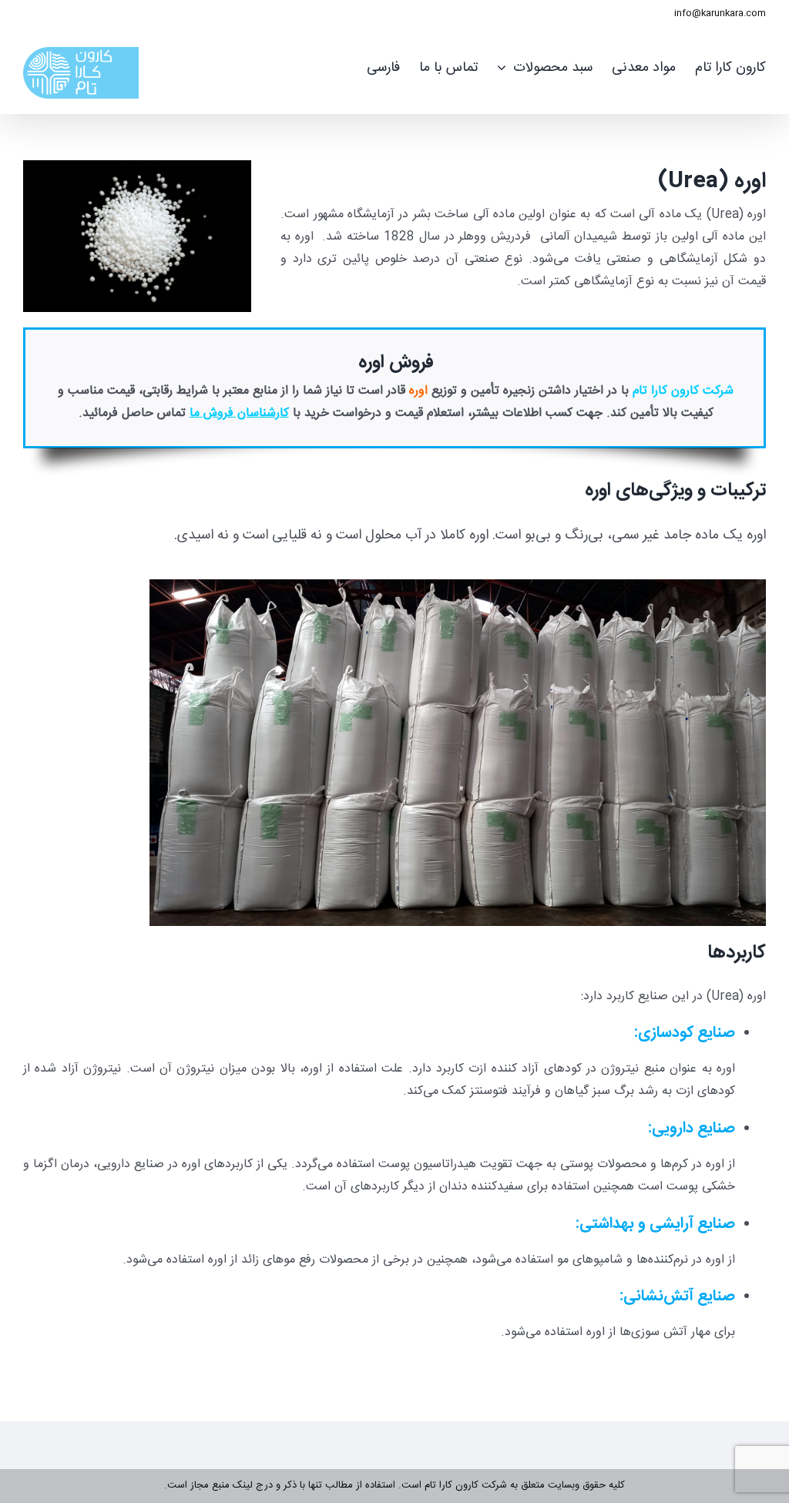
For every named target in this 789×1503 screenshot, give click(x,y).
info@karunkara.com (720, 13)
